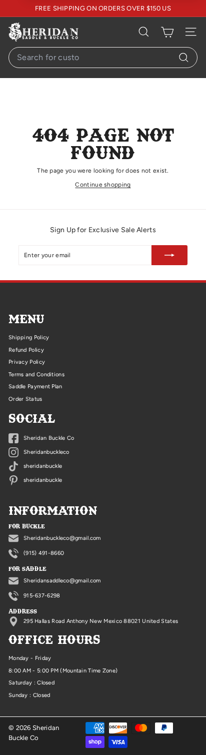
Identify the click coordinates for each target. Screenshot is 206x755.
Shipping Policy (29, 337)
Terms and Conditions (36, 374)
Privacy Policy (26, 362)
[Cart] (167, 32)
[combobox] (103, 57)
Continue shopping (102, 184)
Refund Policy (26, 350)
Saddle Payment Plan (35, 386)
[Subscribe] (170, 255)
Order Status (25, 399)
